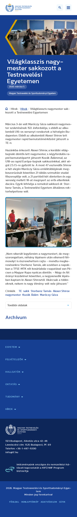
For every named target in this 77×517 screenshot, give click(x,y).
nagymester (13, 294)
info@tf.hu (11, 452)
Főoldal (14, 502)
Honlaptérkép (29, 502)
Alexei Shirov (61, 291)
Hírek (23, 108)
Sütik (62, 502)
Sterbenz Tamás (41, 291)
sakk (26, 291)
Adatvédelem (49, 502)
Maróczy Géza (49, 294)
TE (20, 291)
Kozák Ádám (30, 294)
